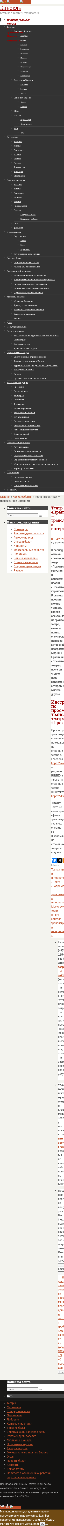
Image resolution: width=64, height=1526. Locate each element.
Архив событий (22, 496)
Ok (42, 1524)
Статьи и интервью (26, 562)
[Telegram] (13, 2)
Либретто (13, 1419)
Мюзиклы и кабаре (19, 1440)
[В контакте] (3, 2)
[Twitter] (25, 2)
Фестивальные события (29, 550)
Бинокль (10, 8)
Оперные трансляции (27, 566)
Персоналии (14, 1415)
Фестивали (14, 1407)
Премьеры (21, 529)
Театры (11, 1403)
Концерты (20, 545)
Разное (18, 570)
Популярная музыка (20, 1444)
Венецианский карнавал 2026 (26, 1432)
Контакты (13, 1464)
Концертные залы (18, 1411)
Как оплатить (15, 1469)
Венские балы (16, 1427)
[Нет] (46, 1524)
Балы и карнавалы (26, 558)
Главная (5, 496)
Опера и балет (23, 541)
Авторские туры (24, 537)
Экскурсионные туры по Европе (27, 1452)
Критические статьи (19, 1423)
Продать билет (16, 1460)
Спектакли (20, 554)
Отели (10, 1456)
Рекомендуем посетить (29, 533)
